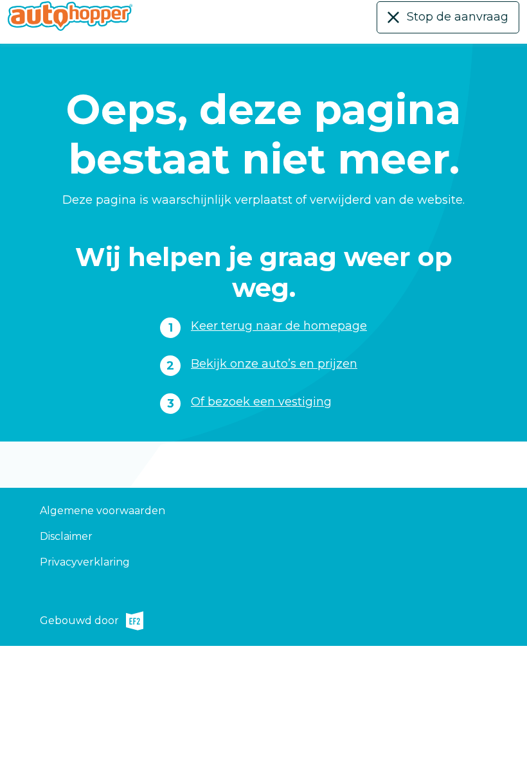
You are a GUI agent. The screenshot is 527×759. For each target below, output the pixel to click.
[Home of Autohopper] (70, 16)
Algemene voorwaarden (102, 511)
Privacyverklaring (85, 562)
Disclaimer (66, 536)
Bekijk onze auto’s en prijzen (274, 364)
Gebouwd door (79, 622)
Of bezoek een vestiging (261, 402)
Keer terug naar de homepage (279, 326)
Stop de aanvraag (457, 17)
